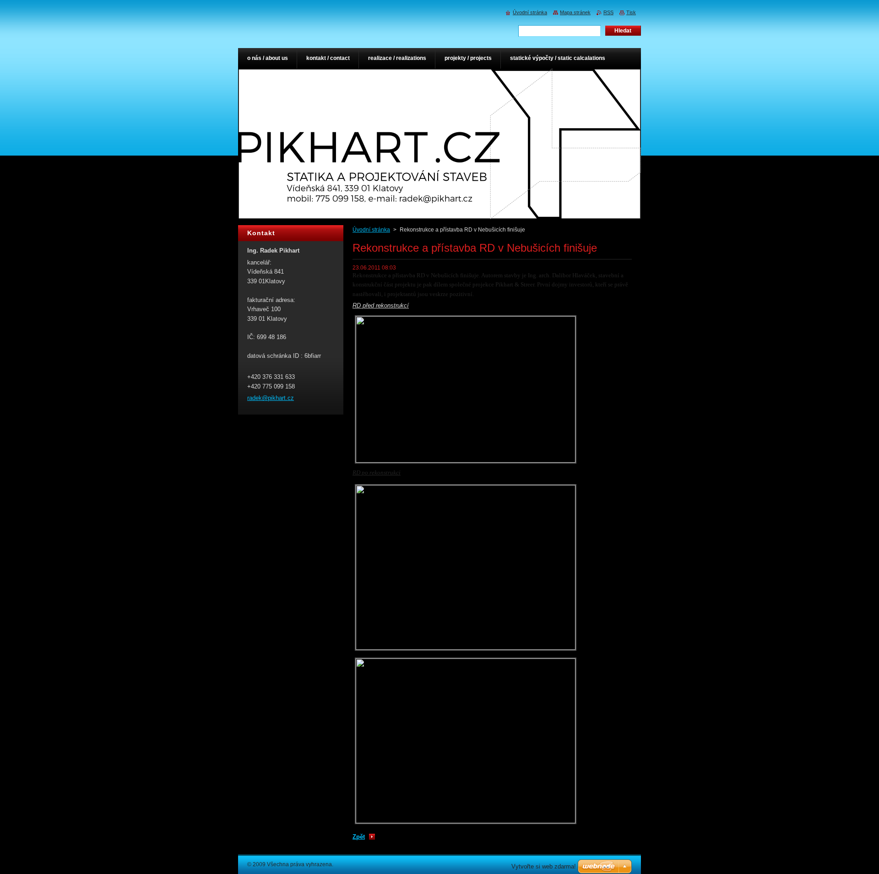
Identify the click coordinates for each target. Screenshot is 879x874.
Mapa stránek (575, 12)
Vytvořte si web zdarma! (543, 866)
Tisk (631, 12)
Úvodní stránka (371, 229)
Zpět (359, 836)
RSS (608, 12)
